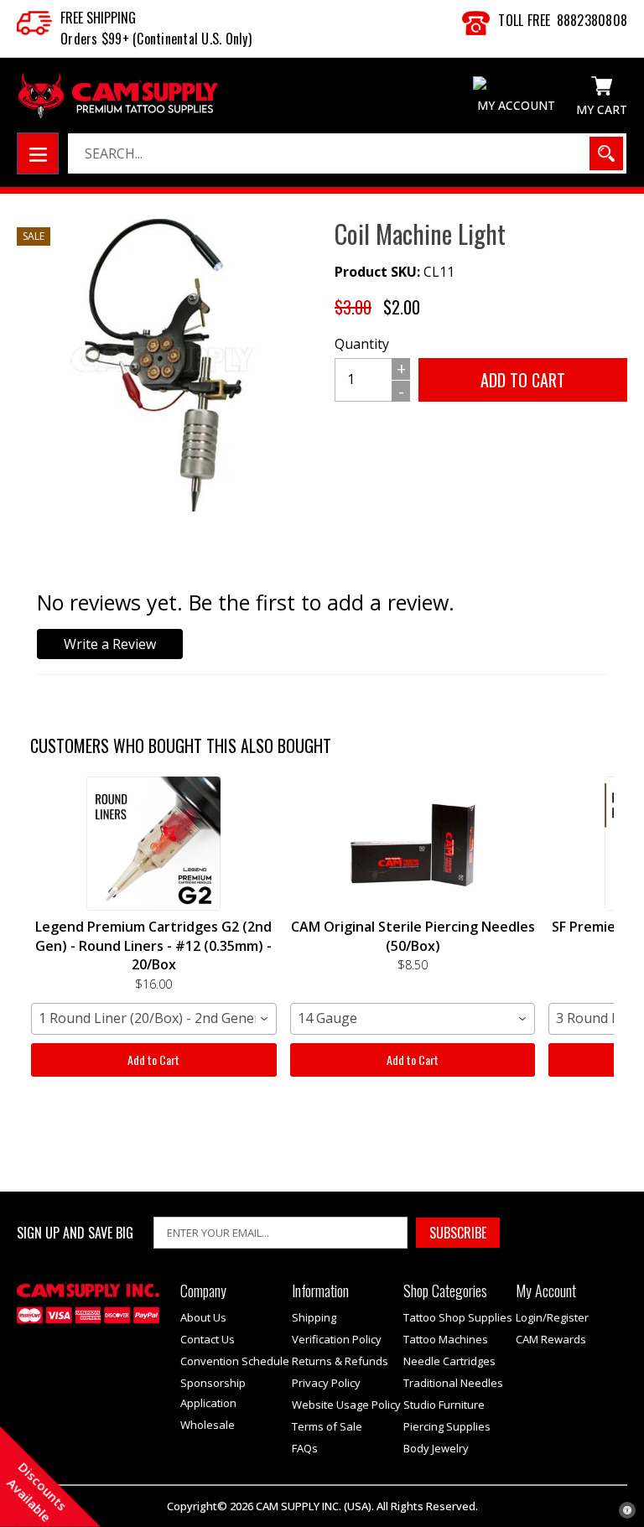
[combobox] (154, 1019)
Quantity (362, 344)
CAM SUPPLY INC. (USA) (313, 1506)
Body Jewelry (436, 1448)
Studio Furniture (444, 1404)
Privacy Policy (326, 1382)
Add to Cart (153, 1059)
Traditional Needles (453, 1382)
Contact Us (207, 1339)
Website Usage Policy (346, 1404)
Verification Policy (337, 1339)
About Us (203, 1317)
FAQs (305, 1448)
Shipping (314, 1317)
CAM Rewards (551, 1339)
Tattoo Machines (445, 1339)
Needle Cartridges (449, 1361)
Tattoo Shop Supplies (457, 1317)
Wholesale (207, 1424)
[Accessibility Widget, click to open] (627, 1510)
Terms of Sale (327, 1426)
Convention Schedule (234, 1361)
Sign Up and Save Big (75, 1233)
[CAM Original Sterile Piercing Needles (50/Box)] (413, 843)
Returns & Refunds (340, 1361)
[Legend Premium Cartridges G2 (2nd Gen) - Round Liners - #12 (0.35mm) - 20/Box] (154, 843)
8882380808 (592, 20)
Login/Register (552, 1317)
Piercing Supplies (447, 1426)
